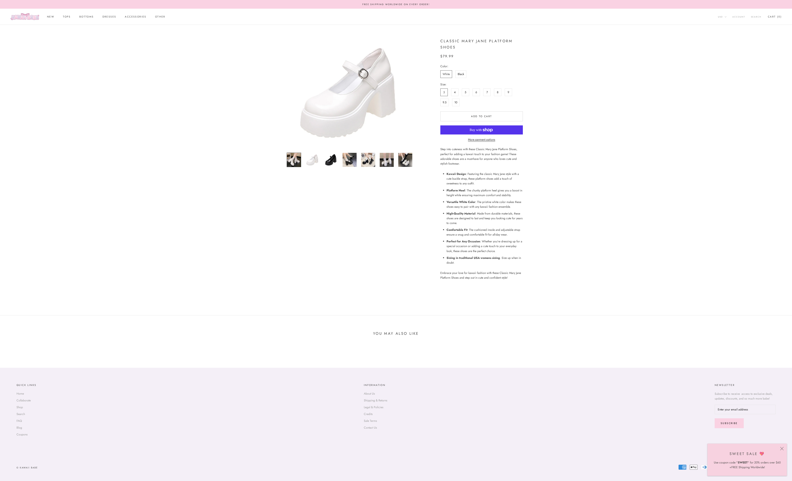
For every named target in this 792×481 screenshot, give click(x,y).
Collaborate (23, 400)
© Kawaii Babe (27, 467)
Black (461, 74)
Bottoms (86, 17)
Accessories (135, 17)
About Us (369, 393)
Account (738, 17)
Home (20, 393)
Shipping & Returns (375, 400)
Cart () (775, 17)
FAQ (19, 421)
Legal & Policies (373, 407)
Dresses (109, 17)
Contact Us (370, 428)
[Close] (782, 448)
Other (160, 17)
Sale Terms (370, 421)
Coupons (22, 434)
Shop (19, 407)
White (446, 74)
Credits (368, 414)
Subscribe (729, 423)
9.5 (445, 102)
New (50, 17)
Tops (67, 17)
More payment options (481, 139)
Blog (19, 428)
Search (756, 17)
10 (455, 102)
